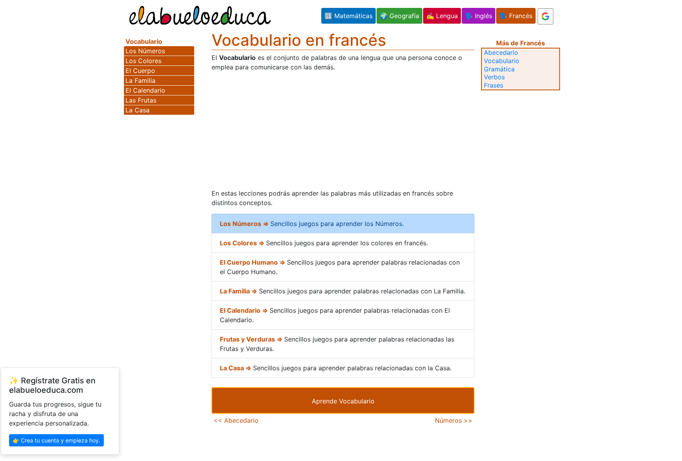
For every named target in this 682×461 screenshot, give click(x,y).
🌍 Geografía (399, 16)
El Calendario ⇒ (245, 310)
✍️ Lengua (442, 16)
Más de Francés (520, 43)
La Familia (141, 80)
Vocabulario (501, 61)
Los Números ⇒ (245, 224)
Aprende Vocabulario (343, 401)
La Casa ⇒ (236, 368)
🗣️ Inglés (478, 16)
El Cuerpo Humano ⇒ (253, 262)
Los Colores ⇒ (243, 243)
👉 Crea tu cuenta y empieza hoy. (56, 440)
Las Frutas (141, 100)
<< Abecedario (236, 420)
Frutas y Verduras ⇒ (252, 339)
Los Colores (143, 61)
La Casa (138, 110)
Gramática (499, 69)
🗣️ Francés (515, 16)
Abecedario (501, 52)
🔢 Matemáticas (348, 16)
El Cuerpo (140, 71)
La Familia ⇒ (239, 291)
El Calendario (145, 90)
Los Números (145, 51)
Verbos (494, 77)
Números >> (453, 420)
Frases (493, 85)
